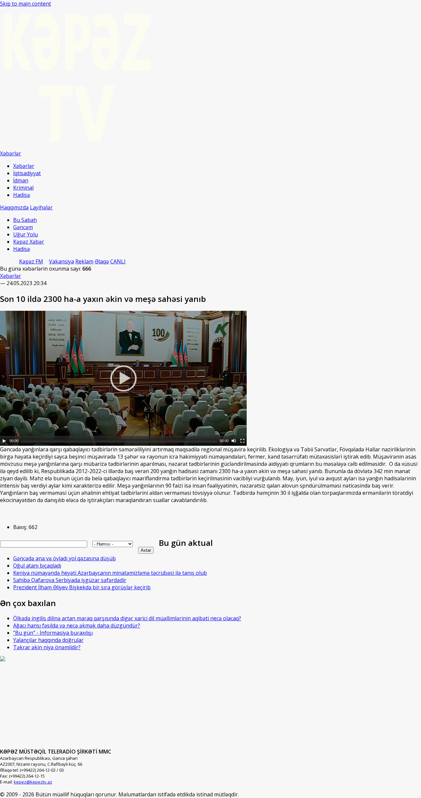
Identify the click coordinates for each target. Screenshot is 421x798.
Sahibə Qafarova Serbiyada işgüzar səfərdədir (69, 580)
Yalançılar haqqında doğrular (48, 640)
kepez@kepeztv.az (33, 782)
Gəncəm (23, 227)
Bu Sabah (25, 220)
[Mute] (233, 440)
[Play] (4, 440)
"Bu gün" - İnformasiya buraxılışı (53, 632)
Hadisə (21, 195)
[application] (123, 378)
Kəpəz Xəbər (28, 241)
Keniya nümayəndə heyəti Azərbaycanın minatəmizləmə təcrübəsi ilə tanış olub (110, 572)
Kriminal (23, 187)
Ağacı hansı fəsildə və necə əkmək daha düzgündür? (76, 625)
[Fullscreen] (242, 440)
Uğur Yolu (25, 234)
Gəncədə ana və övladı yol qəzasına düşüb (64, 558)
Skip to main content (25, 3)
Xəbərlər (23, 166)
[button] (123, 378)
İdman (20, 180)
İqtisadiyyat (27, 173)
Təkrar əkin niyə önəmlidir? (47, 647)
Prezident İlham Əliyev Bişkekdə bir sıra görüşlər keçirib (82, 587)
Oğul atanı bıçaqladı (37, 565)
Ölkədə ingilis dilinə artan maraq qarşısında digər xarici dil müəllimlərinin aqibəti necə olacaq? (127, 618)
